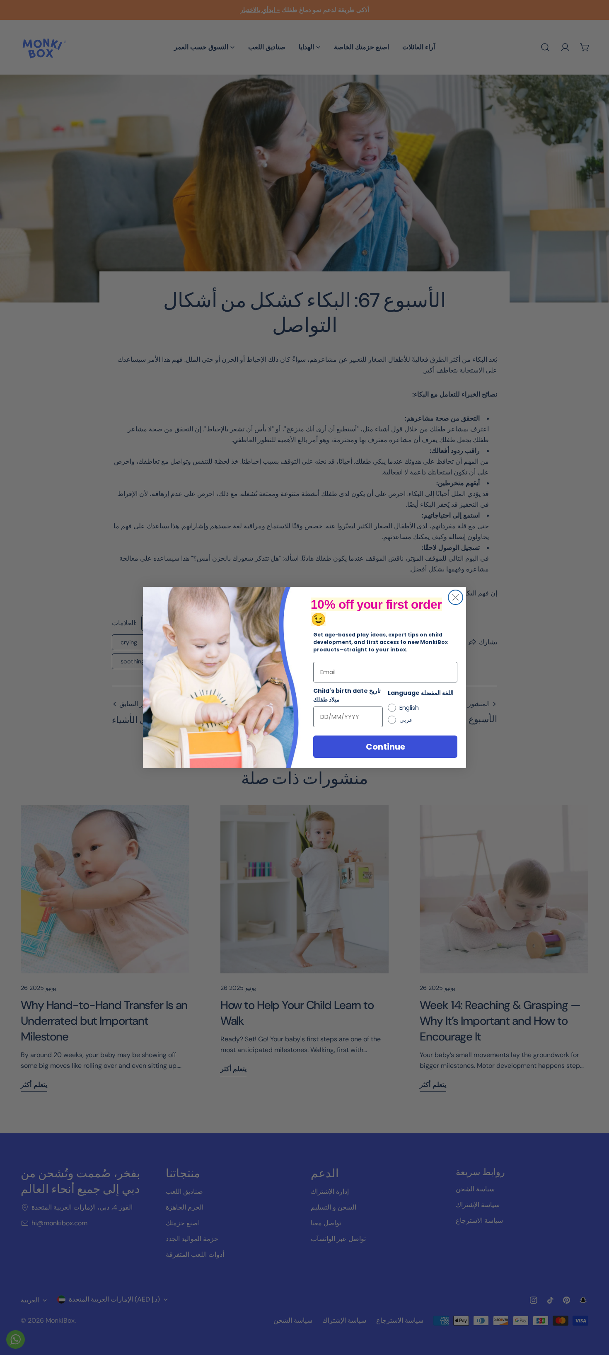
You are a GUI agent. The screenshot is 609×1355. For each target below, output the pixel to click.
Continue (385, 747)
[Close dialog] (455, 597)
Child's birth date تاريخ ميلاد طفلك (347, 695)
